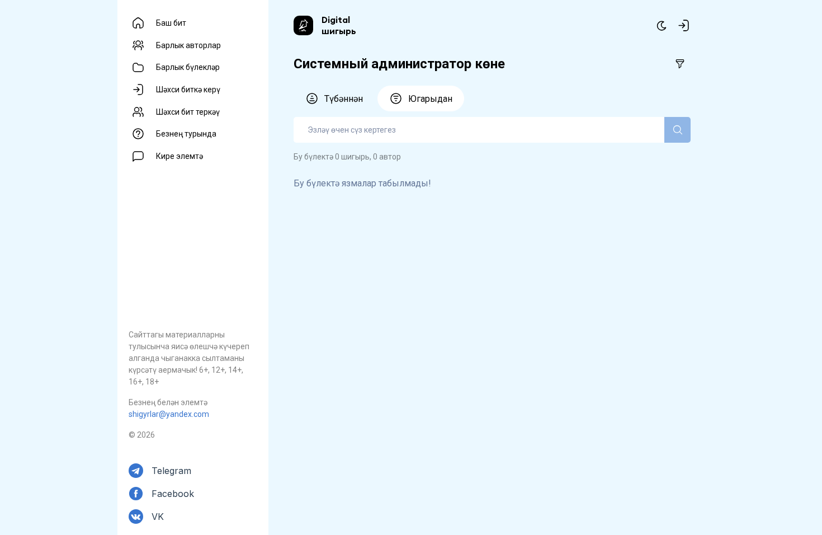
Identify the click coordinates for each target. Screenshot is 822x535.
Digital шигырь (339, 25)
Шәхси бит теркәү (188, 111)
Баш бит (171, 22)
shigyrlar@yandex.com (169, 414)
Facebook (173, 493)
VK (158, 516)
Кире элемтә (179, 156)
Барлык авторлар (188, 45)
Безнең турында (186, 133)
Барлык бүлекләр (188, 67)
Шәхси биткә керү (188, 89)
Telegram (171, 470)
